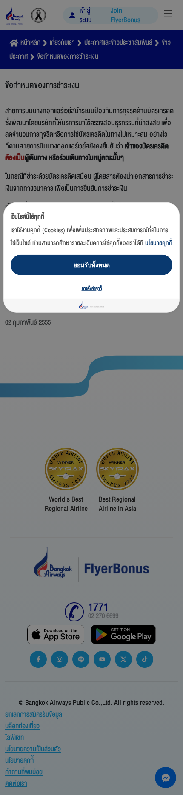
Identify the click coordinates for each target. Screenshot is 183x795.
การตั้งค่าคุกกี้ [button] (92, 288)
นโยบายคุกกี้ (158, 242)
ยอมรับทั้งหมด (92, 264)
